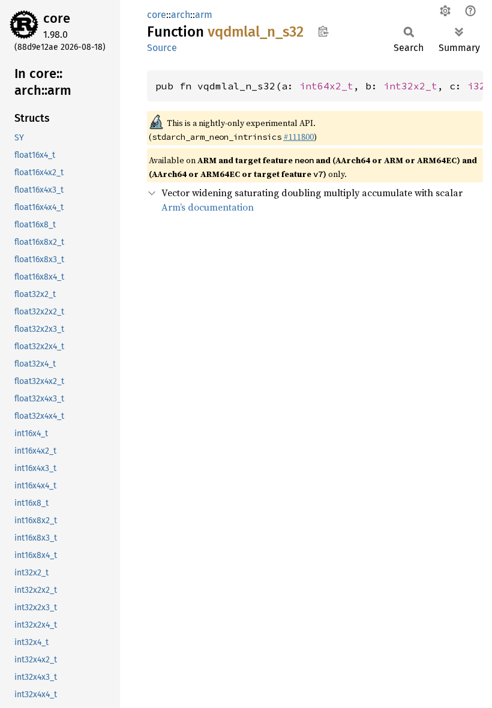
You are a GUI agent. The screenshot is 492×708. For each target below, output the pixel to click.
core (56, 18)
